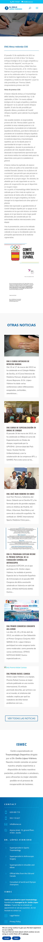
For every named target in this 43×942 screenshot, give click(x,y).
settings (25, 934)
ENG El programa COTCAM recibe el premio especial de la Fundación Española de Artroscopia (21, 558)
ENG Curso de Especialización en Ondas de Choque (21, 429)
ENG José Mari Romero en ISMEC (21, 493)
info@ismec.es (15, 824)
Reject (16, 938)
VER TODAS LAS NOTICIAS (21, 718)
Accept (6, 938)
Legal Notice (14, 915)
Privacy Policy (15, 921)
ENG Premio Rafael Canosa (18, 673)
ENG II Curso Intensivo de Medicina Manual (18, 362)
